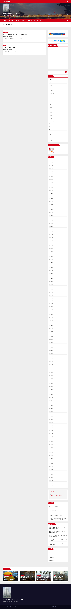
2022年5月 (51, 284)
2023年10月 (51, 237)
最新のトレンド (51, 132)
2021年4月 (51, 320)
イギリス (50, 79)
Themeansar (20, 606)
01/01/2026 (40, 579)
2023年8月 (51, 242)
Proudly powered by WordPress (7, 606)
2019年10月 (51, 369)
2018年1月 (51, 427)
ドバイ (50, 104)
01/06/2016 (6, 49)
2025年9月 (51, 173)
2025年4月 (51, 187)
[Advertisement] (58, 58)
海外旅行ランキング (52, 149)
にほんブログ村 (51, 152)
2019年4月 (51, 386)
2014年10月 (51, 480)
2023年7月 (51, 245)
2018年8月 (51, 408)
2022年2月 (51, 292)
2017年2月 (51, 458)
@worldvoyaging (54, 491)
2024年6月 (51, 215)
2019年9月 (51, 372)
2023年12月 (51, 231)
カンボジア (51, 90)
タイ (49, 101)
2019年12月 (51, 364)
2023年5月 (51, 251)
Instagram (11, 20)
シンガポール (51, 93)
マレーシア (51, 118)
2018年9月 (51, 405)
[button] (65, 20)
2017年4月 (51, 452)
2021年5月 (51, 317)
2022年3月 (51, 289)
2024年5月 (51, 218)
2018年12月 (51, 397)
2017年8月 (51, 441)
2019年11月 (51, 367)
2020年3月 (51, 356)
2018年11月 (51, 400)
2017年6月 (51, 447)
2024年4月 (51, 220)
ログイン (50, 552)
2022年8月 (51, 276)
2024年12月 (51, 198)
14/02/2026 (7, 579)
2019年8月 (51, 375)
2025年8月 (51, 176)
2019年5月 (51, 383)
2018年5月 (51, 416)
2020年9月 (51, 339)
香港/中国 (50, 140)
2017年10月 (51, 436)
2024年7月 (51, 212)
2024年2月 (51, 226)
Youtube (30, 20)
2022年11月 (51, 267)
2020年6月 (51, 347)
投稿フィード (51, 554)
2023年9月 (51, 240)
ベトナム (50, 115)
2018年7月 (51, 411)
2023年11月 (51, 234)
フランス (50, 112)
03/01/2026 (24, 579)
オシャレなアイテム (52, 87)
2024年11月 (51, 201)
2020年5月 (51, 350)
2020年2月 (51, 358)
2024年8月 (51, 209)
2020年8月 (51, 342)
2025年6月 (51, 182)
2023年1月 (51, 262)
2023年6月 (51, 248)
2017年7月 (51, 444)
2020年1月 (51, 361)
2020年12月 (51, 331)
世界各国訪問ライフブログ (10, 13)
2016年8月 (51, 474)
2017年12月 (51, 430)
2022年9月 (51, 273)
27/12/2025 (57, 579)
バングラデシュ (5, 32)
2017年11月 (51, 433)
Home (5, 20)
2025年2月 (51, 193)
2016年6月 (51, 477)
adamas (11, 36)
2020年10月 (51, 336)
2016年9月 (51, 472)
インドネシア (51, 85)
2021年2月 (51, 325)
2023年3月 (51, 256)
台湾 (49, 126)
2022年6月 (51, 281)
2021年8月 (51, 309)
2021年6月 (51, 314)
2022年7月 (51, 278)
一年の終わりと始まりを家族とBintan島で (57, 512)
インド (50, 82)
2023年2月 (51, 259)
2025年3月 (51, 190)
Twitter (24, 20)
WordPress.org (51, 560)
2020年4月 (51, 353)
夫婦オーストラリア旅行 (54, 506)
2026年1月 (51, 162)
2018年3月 (51, 422)
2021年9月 (51, 306)
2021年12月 (51, 298)
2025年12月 (51, 165)
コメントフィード (52, 557)
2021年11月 (51, 300)
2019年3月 (51, 389)
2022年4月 (51, 287)
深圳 (49, 137)
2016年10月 (51, 469)
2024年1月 (51, 229)
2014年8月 (51, 483)
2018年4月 (51, 419)
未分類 (4, 45)
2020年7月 (51, 345)
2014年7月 (51, 485)
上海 (49, 123)
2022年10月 (51, 270)
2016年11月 (51, 466)
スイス (50, 96)
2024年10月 (51, 204)
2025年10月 (51, 171)
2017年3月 (51, 455)
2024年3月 (51, 223)
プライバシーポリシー (38, 20)
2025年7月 (51, 179)
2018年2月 (51, 425)
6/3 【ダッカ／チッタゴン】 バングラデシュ (15, 34)
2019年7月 (51, 378)
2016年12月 (51, 463)
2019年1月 (51, 394)
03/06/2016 (6, 36)
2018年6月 (51, 414)
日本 (49, 129)
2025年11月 (51, 168)
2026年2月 (51, 160)
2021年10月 (51, 303)
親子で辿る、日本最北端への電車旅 (55, 515)
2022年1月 (51, 295)
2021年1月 (51, 328)
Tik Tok (17, 20)
